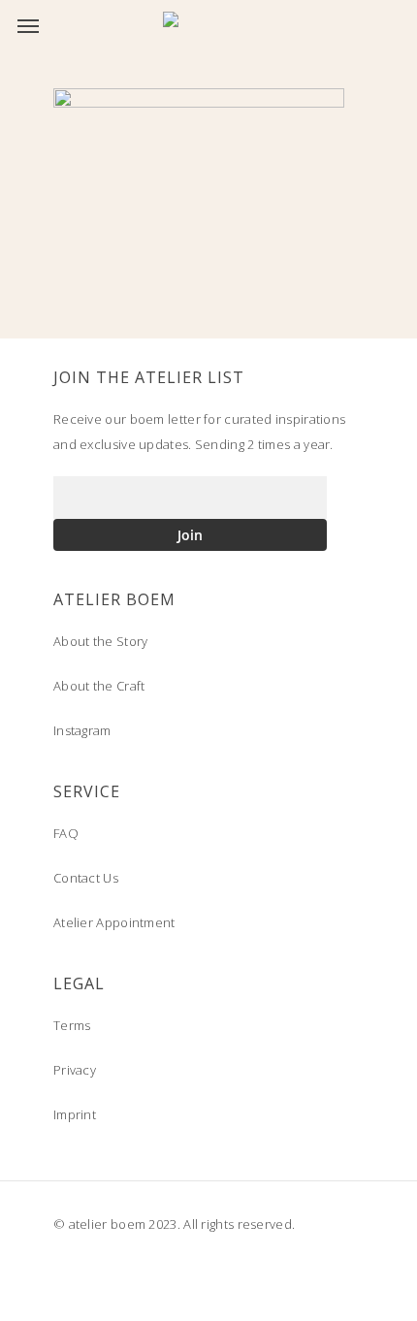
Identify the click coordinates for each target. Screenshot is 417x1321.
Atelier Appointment (114, 922)
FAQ (66, 833)
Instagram (82, 730)
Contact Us (85, 877)
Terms (72, 1025)
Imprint (74, 1114)
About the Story (100, 641)
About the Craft (99, 685)
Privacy (74, 1070)
